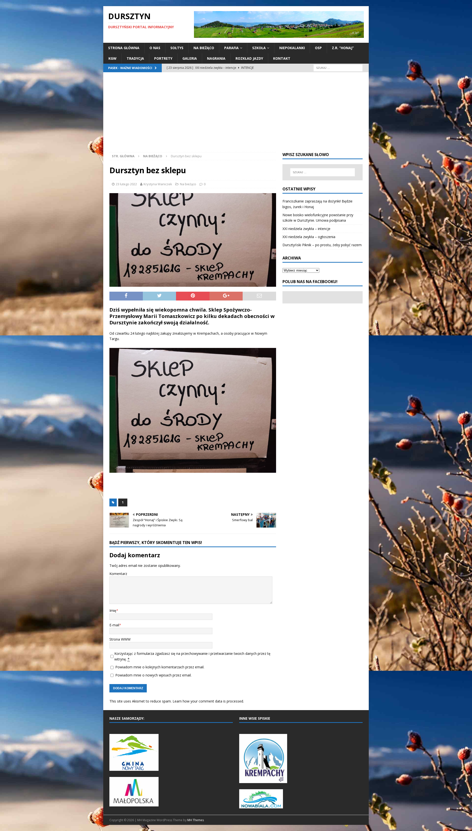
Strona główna (123, 47)
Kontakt (281, 58)
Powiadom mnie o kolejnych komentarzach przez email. (159, 667)
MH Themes (195, 820)
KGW (112, 58)
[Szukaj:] (338, 67)
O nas (154, 47)
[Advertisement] (236, 115)
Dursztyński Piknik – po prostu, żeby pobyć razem (322, 245)
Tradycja (135, 58)
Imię (112, 610)
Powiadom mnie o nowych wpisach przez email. (153, 675)
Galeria (189, 58)
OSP (318, 47)
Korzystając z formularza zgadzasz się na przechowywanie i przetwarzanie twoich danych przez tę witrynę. (192, 656)
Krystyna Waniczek (158, 184)
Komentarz (118, 573)
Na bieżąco (203, 47)
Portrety (163, 58)
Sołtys (176, 47)
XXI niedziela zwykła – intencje (306, 228)
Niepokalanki (292, 47)
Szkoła (259, 47)
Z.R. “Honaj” (343, 47)
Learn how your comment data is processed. (208, 701)
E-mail (114, 625)
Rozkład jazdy (249, 58)
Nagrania (216, 58)
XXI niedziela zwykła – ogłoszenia (308, 236)
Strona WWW (120, 639)
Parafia (231, 47)
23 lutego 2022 (126, 184)
